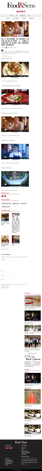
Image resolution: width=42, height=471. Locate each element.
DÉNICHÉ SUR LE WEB (22, 15)
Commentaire (3, 259)
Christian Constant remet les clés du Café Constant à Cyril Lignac (5, 223)
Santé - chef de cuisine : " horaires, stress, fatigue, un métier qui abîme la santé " (32, 420)
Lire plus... (26, 463)
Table (2, 190)
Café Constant (3, 135)
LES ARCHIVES (24, 18)
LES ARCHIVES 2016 (8, 463)
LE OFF (16, 15)
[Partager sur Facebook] (2, 197)
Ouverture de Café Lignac (16, 244)
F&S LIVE (29, 15)
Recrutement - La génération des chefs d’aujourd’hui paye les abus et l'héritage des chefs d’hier (33, 308)
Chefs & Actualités (10, 47)
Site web (2, 279)
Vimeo (16, 80)
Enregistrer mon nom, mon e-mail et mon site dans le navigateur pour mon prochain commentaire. (13, 285)
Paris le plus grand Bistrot (9, 80)
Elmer (2, 80)
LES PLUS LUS (8, 18)
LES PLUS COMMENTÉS (16, 18)
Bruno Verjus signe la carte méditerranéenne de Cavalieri (5, 244)
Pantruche (3, 162)
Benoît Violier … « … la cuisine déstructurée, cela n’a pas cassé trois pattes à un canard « (32, 333)
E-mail (2, 275)
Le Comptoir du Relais (5, 108)
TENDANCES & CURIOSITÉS (25, 452)
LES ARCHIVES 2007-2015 (9, 462)
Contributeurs (31, 18)
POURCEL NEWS (23, 454)
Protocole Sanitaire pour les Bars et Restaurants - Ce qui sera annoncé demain (32, 405)
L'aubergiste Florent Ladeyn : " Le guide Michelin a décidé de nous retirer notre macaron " (32, 322)
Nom (2, 271)
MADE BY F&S (11, 15)
